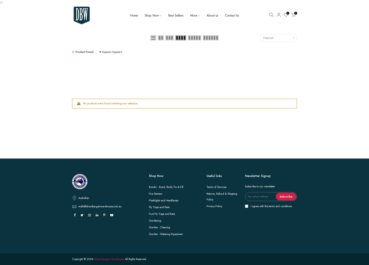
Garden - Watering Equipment (166, 234)
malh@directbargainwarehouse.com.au (99, 206)
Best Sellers (176, 15)
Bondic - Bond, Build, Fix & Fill (166, 187)
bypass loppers (112, 52)
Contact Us (232, 15)
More (193, 15)
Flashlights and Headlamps (163, 200)
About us (212, 15)
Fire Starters (155, 194)
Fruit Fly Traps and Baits (162, 214)
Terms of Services (216, 187)
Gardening (155, 221)
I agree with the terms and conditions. (271, 206)
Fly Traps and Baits (159, 207)
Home (134, 15)
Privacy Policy (214, 206)
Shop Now (152, 15)
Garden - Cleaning (159, 227)
